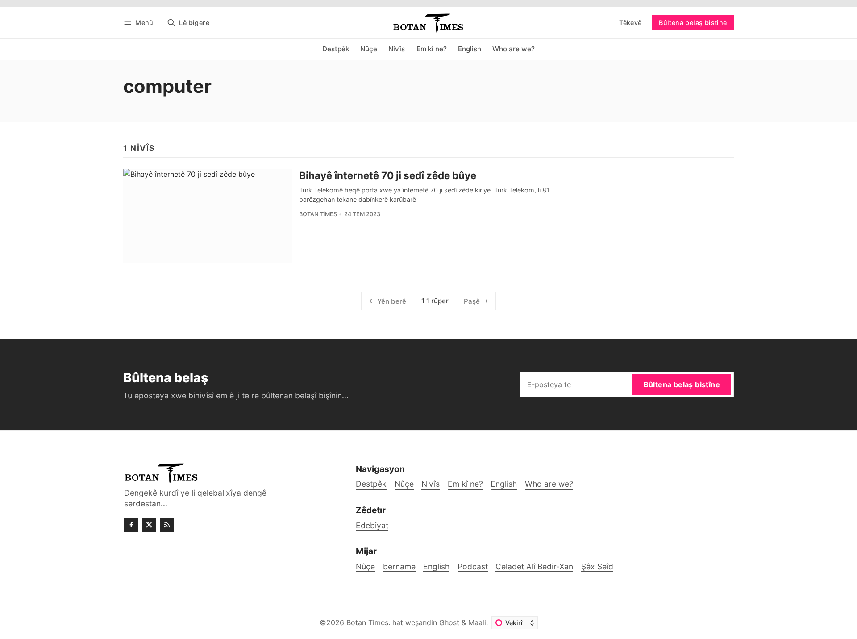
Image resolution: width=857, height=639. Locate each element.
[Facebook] (131, 525)
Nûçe (365, 566)
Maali (477, 622)
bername (399, 566)
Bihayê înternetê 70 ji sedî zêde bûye (387, 175)
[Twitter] (149, 525)
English (436, 566)
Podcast (473, 566)
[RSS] (167, 525)
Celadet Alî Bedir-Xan (534, 566)
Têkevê (630, 22)
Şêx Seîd (597, 566)
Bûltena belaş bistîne (693, 22)
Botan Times (318, 214)
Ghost (449, 622)
